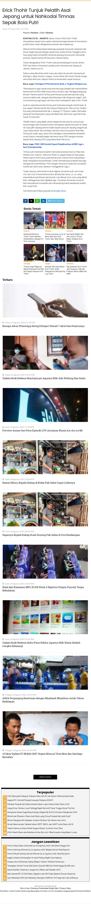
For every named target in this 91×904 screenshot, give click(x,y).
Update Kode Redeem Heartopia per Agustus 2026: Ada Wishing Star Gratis (43, 378)
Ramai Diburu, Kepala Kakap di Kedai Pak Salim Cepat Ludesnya (38, 482)
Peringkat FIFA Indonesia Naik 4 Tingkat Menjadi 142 (61, 84)
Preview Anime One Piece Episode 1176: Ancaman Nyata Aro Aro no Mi (42, 430)
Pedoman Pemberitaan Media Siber (44, 888)
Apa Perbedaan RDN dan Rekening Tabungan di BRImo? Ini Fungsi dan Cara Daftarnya (42, 878)
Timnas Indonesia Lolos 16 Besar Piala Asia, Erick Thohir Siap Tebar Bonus (55, 236)
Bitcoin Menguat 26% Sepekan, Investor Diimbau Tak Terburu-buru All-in (36, 820)
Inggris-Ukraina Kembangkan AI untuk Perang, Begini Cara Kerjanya (34, 858)
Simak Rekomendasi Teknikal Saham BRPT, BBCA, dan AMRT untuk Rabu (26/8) (40, 824)
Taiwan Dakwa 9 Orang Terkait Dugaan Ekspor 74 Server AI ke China (35, 828)
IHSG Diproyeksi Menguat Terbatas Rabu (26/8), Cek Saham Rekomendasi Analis (40, 796)
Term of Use (25, 888)
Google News (59, 191)
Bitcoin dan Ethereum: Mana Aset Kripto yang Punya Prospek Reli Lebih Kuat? (39, 816)
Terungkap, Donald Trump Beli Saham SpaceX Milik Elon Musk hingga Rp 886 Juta (40, 866)
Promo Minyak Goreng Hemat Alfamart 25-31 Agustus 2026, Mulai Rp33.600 (38, 854)
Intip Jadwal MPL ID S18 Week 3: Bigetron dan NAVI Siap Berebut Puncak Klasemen (41, 874)
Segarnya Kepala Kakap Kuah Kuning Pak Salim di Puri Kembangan (41, 534)
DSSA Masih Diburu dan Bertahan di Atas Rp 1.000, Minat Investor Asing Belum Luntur (42, 832)
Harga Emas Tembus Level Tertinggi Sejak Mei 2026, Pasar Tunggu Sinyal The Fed (40, 808)
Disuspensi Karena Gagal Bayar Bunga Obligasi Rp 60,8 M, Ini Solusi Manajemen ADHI (42, 812)
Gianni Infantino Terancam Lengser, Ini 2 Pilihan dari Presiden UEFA (34, 870)
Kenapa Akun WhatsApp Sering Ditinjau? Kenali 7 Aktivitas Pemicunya (43, 326)
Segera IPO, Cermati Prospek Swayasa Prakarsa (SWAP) (30, 800)
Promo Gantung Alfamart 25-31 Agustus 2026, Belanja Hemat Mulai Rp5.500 (38, 850)
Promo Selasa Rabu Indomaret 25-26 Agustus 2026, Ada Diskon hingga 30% (38, 846)
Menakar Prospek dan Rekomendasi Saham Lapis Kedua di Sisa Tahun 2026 (38, 804)
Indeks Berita (45, 777)
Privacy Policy (65, 888)
